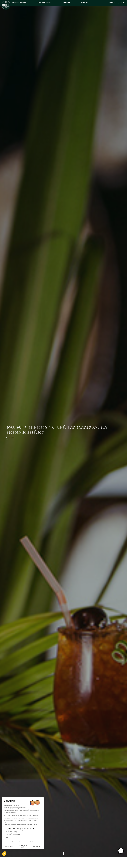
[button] (121, 851)
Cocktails (67, 3)
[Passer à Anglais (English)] (121, 3)
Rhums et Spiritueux (19, 3)
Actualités (84, 3)
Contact (112, 3)
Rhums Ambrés (10, 438)
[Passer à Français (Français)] (124, 3)
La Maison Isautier (44, 3)
